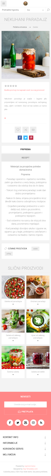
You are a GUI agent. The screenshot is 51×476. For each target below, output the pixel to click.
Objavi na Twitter (25, 138)
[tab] (25, 149)
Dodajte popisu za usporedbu (25, 130)
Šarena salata (13, 372)
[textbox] (12, 10)
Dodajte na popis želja (18, 130)
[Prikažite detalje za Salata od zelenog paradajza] (13, 321)
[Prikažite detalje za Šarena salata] (13, 357)
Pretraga (48, 10)
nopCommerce (30, 466)
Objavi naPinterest (31, 138)
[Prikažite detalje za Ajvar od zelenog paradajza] (37, 321)
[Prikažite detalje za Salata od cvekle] (37, 357)
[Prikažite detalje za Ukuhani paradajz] (37, 287)
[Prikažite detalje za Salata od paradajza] (13, 287)
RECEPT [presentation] (25, 158)
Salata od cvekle (37, 372)
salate (35, 249)
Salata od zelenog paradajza (13, 336)
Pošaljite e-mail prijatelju (33, 130)
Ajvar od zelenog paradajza (37, 336)
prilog (9, 254)
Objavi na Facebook (20, 138)
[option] (25, 55)
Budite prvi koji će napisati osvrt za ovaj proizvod (24, 90)
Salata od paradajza (13, 301)
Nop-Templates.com (30, 469)
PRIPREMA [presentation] (25, 149)
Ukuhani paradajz (37, 301)
